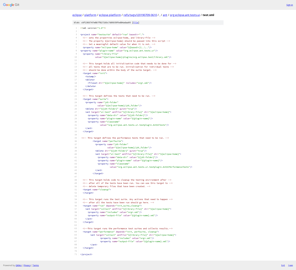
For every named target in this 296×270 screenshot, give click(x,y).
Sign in (289, 4)
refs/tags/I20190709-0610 (140, 15)
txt (283, 265)
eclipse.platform (110, 15)
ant (165, 15)
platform (90, 15)
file (135, 22)
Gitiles (19, 265)
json (290, 265)
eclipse (77, 15)
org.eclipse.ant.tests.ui (185, 15)
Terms (35, 265)
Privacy (27, 265)
